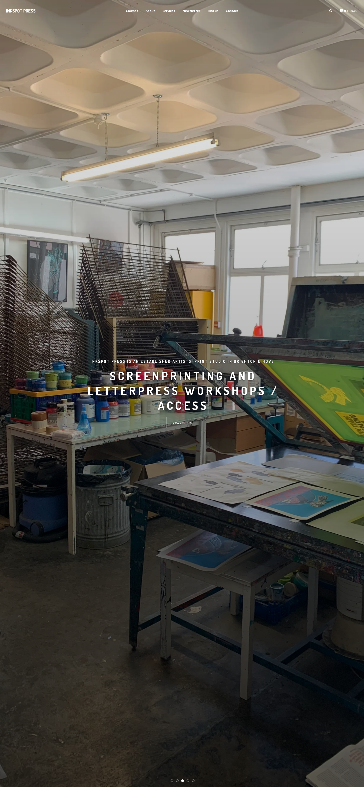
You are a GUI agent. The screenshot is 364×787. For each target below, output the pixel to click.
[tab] (172, 780)
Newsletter (191, 11)
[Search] (331, 11)
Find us (213, 11)
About (150, 11)
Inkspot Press (21, 11)
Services (168, 11)
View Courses (182, 423)
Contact (232, 11)
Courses (132, 11)
